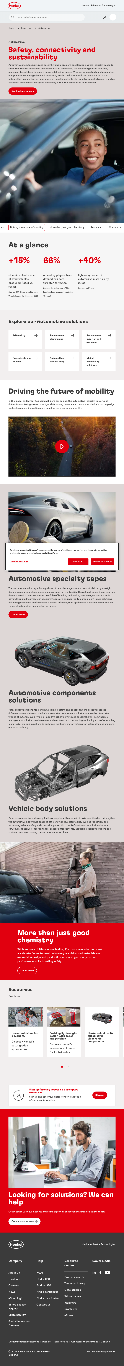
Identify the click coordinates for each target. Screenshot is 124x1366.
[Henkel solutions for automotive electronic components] (102, 1032)
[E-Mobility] (25, 339)
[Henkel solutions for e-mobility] (25, 1032)
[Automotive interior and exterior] (99, 339)
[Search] (13, 17)
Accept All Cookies (103, 562)
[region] (62, 556)
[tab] (14, 996)
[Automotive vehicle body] (62, 361)
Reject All (78, 562)
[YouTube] (107, 1272)
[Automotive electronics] (62, 339)
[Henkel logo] (14, 5)
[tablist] (62, 1066)
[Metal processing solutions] (99, 361)
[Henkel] (16, 1244)
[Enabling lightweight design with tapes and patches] (64, 1032)
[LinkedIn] (94, 1272)
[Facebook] (100, 1272)
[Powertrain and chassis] (25, 361)
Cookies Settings (19, 562)
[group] (62, 1037)
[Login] (104, 17)
